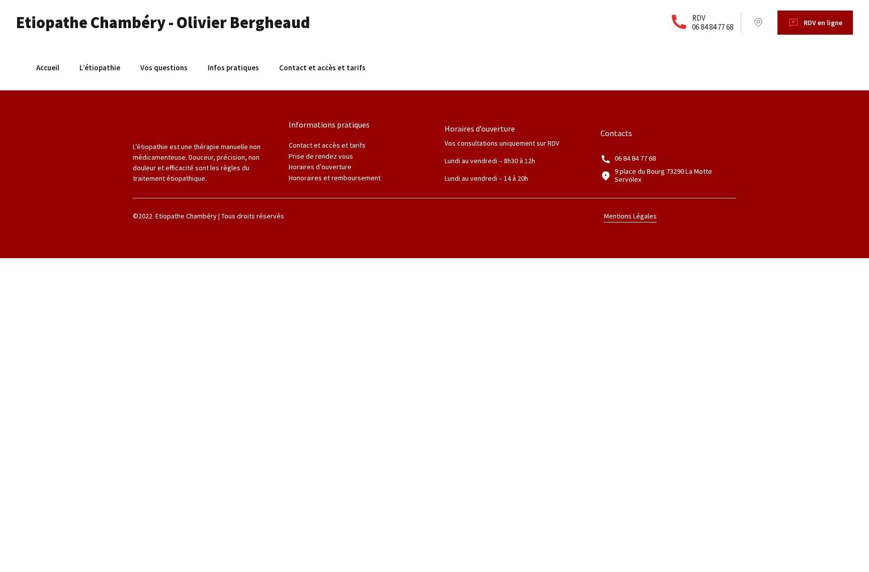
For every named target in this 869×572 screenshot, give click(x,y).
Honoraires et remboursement (335, 177)
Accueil (47, 67)
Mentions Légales (630, 215)
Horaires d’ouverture (320, 166)
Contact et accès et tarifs (322, 67)
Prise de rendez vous (321, 156)
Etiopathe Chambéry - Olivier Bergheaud (163, 23)
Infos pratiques (233, 67)
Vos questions (164, 67)
